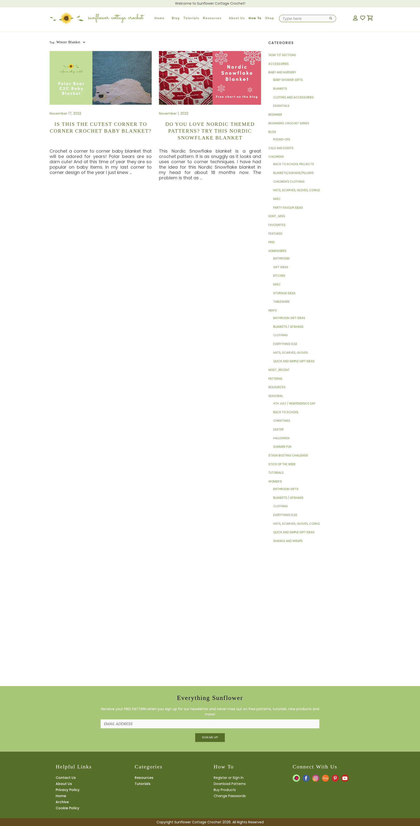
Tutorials (191, 18)
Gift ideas (280, 267)
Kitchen (279, 276)
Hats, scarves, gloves (290, 353)
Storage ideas (284, 293)
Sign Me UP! (210, 737)
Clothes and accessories (293, 97)
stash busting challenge (288, 455)
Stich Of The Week (282, 464)
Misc (277, 199)
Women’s (275, 481)
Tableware (281, 302)
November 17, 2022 (65, 113)
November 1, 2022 (173, 113)
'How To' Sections (282, 55)
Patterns (275, 379)
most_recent (278, 370)
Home (160, 18)
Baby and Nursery (282, 72)
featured (275, 234)
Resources (212, 18)
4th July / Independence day (294, 403)
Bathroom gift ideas (289, 318)
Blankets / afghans (288, 327)
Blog (176, 18)
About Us (237, 18)
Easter (278, 429)
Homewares (277, 251)
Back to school (285, 412)
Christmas (281, 421)
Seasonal (275, 396)
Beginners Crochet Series (288, 123)
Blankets (280, 88)
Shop (269, 18)
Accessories (278, 64)
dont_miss (276, 216)
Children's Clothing (289, 182)
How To (255, 18)
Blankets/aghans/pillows (293, 173)
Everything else (285, 344)
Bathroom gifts (285, 489)
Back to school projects (293, 164)
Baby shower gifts (288, 80)
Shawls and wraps (288, 541)
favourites (277, 225)
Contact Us (66, 777)
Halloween (281, 438)
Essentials (281, 106)
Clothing (280, 335)
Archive (62, 802)
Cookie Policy (67, 808)
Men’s (272, 310)
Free (271, 242)
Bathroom (281, 258)
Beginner (275, 114)
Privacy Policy (67, 789)
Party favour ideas (288, 208)
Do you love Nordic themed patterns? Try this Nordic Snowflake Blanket (210, 131)
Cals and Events (281, 148)
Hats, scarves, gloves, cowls (296, 190)
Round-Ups (281, 139)
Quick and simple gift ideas (294, 361)
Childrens (276, 157)
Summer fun (282, 447)
